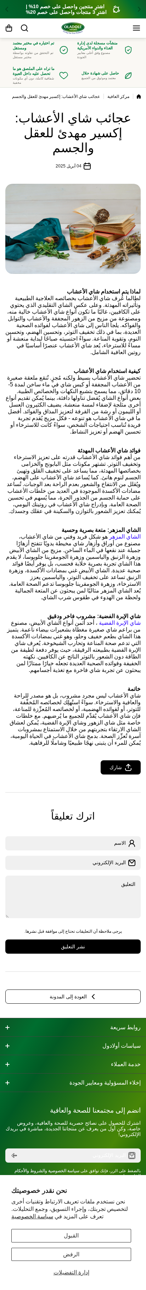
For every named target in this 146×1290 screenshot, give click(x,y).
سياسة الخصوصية (32, 1216)
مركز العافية (118, 96)
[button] (137, 9)
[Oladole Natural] (73, 28)
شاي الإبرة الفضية (120, 623)
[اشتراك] (14, 1155)
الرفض (71, 1254)
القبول (71, 1236)
